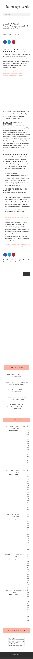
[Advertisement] (16, 94)
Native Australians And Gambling (12, 75)
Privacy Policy (15, 654)
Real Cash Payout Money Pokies (12, 73)
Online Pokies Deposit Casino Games (14, 71)
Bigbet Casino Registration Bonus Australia (16, 407)
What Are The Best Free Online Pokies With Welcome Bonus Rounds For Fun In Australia (16, 217)
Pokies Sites (6, 151)
